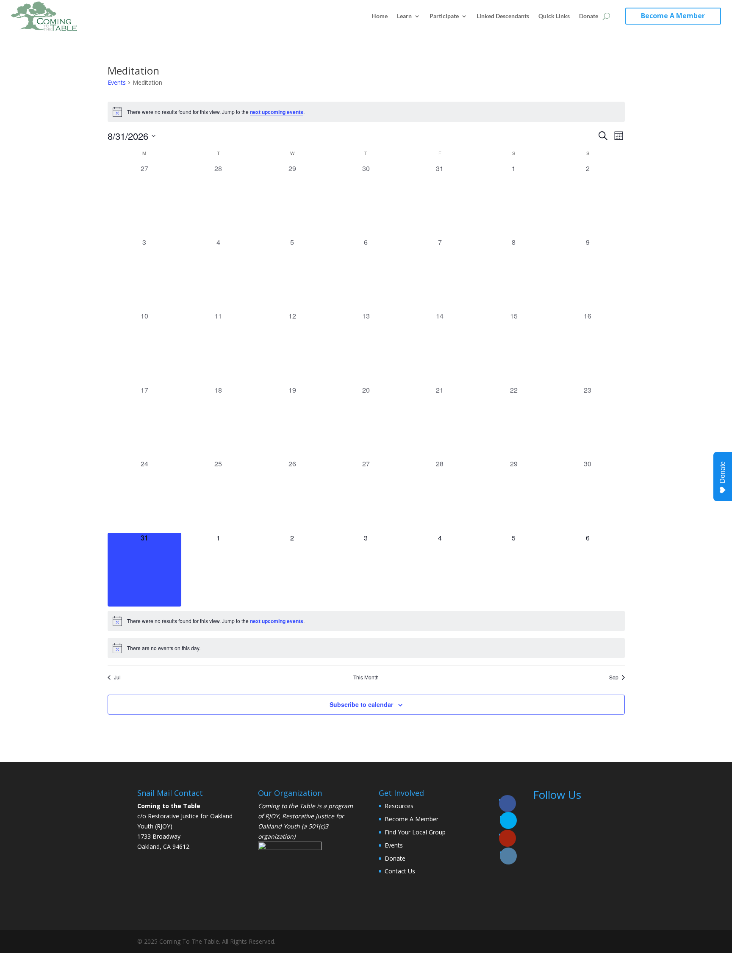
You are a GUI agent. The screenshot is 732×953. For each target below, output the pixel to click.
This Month (366, 677)
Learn (404, 15)
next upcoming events (276, 112)
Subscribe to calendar (361, 704)
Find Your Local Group (415, 832)
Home (380, 15)
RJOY (272, 816)
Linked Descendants (503, 15)
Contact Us (400, 871)
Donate (588, 15)
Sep (613, 677)
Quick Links (554, 15)
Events (117, 82)
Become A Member (673, 15)
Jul (117, 677)
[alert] (366, 112)
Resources (399, 806)
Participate (444, 15)
